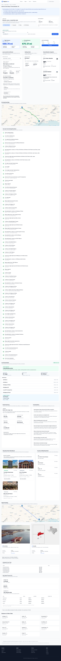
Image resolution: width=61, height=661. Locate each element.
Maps (25, 1)
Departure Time (5, 56)
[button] (39, 121)
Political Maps (18, 651)
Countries (3, 649)
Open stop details (7, 478)
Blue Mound (27, 58)
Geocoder (33, 651)
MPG (48, 41)
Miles (54, 41)
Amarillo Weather (47, 71)
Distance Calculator (34, 649)
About (47, 649)
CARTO (58, 125)
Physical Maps (18, 649)
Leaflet (50, 125)
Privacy (47, 652)
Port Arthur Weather (48, 58)
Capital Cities (4, 652)
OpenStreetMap (54, 125)
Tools (30, 1)
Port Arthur (14, 4)
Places (21, 1)
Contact (47, 653)
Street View (33, 652)
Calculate (50, 45)
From (3, 32)
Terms (47, 651)
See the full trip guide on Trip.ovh (16, 641)
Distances (34, 1)
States (2, 651)
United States (6, 4)
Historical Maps (18, 652)
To (27, 32)
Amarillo (34, 546)
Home (2, 4)
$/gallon (43, 41)
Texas (11, 4)
